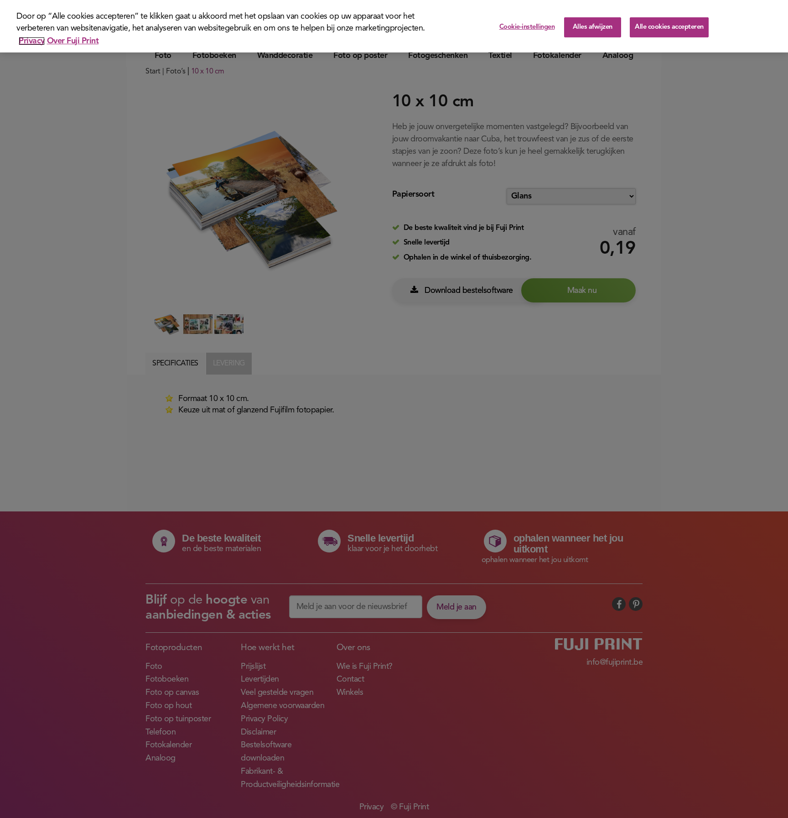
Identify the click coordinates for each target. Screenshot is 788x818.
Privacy (32, 41)
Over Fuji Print (73, 41)
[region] (394, 26)
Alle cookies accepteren (669, 27)
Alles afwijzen (592, 27)
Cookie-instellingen (527, 27)
